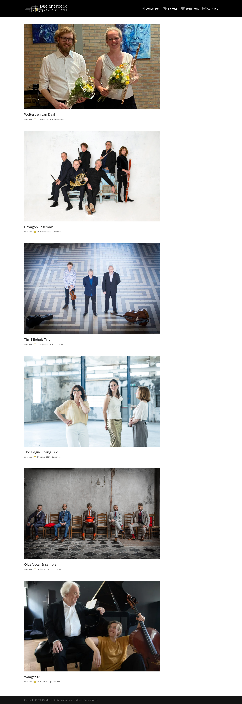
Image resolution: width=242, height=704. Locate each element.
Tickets (172, 8)
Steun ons (192, 8)
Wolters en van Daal (39, 114)
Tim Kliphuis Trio (37, 339)
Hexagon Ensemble (39, 227)
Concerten (152, 8)
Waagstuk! (32, 677)
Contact (212, 8)
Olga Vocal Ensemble (40, 564)
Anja (30, 119)
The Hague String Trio (41, 452)
